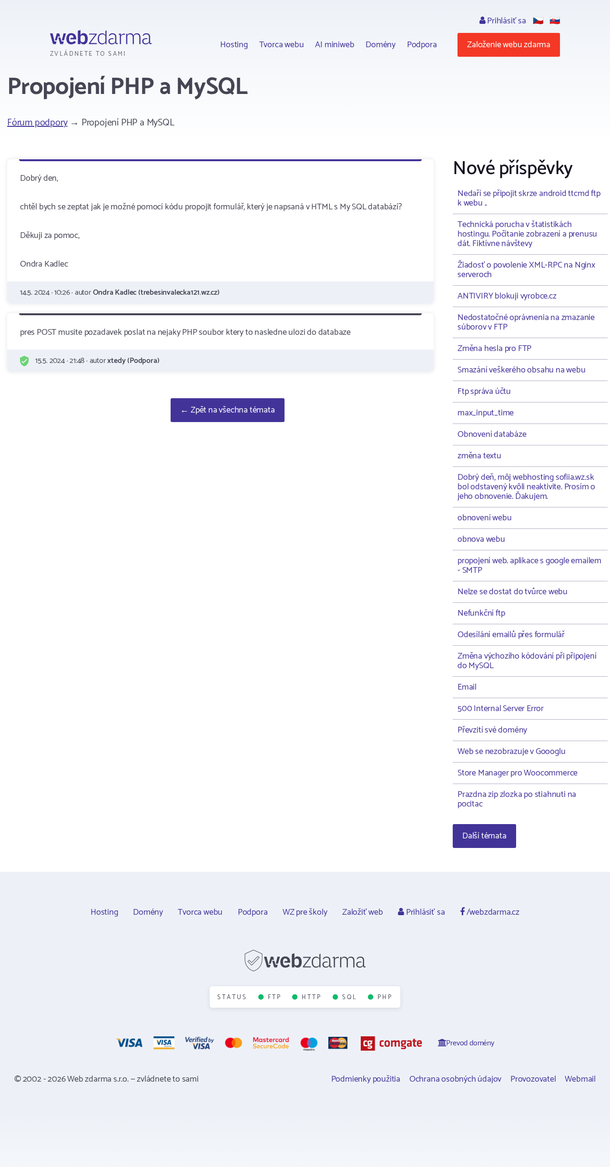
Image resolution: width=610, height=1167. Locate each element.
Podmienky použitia (365, 1079)
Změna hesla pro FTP (494, 348)
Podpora (422, 45)
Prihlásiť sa (505, 21)
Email (467, 687)
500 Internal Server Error (501, 709)
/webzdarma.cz (492, 912)
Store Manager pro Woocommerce (518, 773)
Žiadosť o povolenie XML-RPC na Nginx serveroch (526, 270)
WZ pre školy (305, 912)
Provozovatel (533, 1079)
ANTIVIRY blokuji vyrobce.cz (507, 296)
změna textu (479, 456)
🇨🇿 (538, 21)
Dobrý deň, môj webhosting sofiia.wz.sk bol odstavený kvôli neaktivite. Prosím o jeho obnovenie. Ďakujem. (526, 487)
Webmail (580, 1079)
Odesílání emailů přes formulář (511, 635)
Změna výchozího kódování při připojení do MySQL (527, 661)
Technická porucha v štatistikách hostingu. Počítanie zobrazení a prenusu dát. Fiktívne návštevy (527, 234)
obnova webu (481, 539)
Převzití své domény (492, 730)
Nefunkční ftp (481, 613)
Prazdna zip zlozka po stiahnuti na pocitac (517, 799)
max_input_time (486, 413)
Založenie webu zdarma (508, 45)
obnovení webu (484, 518)
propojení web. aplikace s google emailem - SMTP (529, 566)
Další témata (484, 836)
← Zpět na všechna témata (227, 410)
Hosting (234, 45)
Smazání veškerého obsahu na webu (522, 370)
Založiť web (362, 912)
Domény (381, 45)
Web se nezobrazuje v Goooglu (511, 751)
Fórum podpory (37, 123)
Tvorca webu (281, 45)
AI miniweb (334, 45)
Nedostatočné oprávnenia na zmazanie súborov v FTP (526, 322)
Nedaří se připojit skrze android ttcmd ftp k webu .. (529, 198)
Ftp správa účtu (484, 391)
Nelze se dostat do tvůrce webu (513, 592)
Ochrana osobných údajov (455, 1079)
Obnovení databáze (492, 434)
